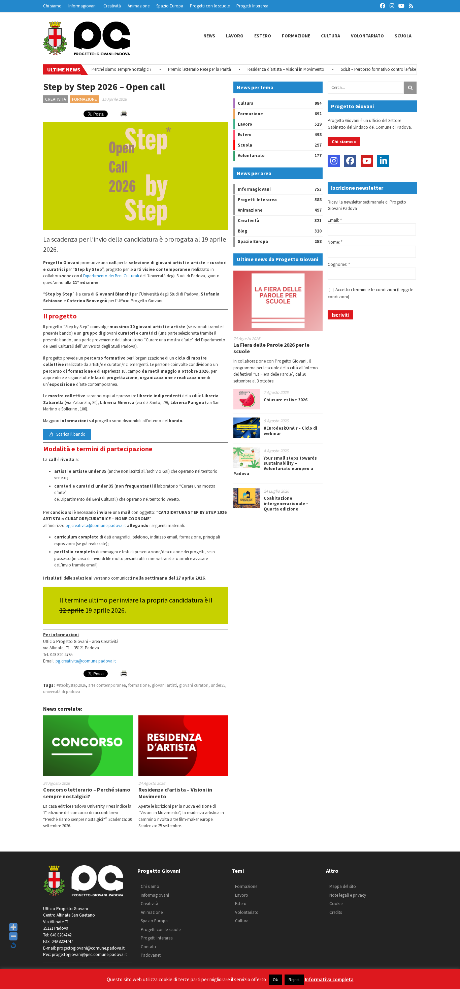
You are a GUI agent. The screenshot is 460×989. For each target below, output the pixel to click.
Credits (335, 912)
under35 (218, 685)
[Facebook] (350, 161)
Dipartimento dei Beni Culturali (111, 276)
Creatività (112, 6)
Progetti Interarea (252, 6)
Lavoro (234, 36)
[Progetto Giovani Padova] (86, 52)
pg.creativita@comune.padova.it (96, 525)
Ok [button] (275, 980)
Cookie (335, 903)
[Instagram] (334, 161)
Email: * (335, 220)
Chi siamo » (344, 141)
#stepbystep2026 (71, 685)
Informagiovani (82, 6)
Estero (262, 36)
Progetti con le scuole (210, 6)
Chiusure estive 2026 (285, 400)
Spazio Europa (169, 6)
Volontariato (367, 36)
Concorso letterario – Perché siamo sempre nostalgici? (86, 792)
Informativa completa (329, 979)
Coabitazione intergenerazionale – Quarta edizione (286, 503)
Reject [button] (294, 980)
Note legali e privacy (347, 895)
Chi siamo (52, 6)
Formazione (296, 36)
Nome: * (335, 242)
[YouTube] (367, 161)
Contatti (148, 947)
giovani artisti (164, 685)
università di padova (61, 691)
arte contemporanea (107, 685)
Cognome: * (339, 264)
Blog (242, 231)
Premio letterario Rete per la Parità (185, 69)
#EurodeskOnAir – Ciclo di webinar (290, 430)
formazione (139, 685)
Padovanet (151, 955)
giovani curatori (193, 685)
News (209, 36)
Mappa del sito (342, 886)
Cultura (330, 36)
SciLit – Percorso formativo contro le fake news (369, 69)
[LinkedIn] (383, 161)
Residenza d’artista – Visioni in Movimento (272, 69)
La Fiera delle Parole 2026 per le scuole (271, 347)
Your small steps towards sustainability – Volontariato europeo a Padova (275, 466)
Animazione (139, 6)
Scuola (403, 36)
